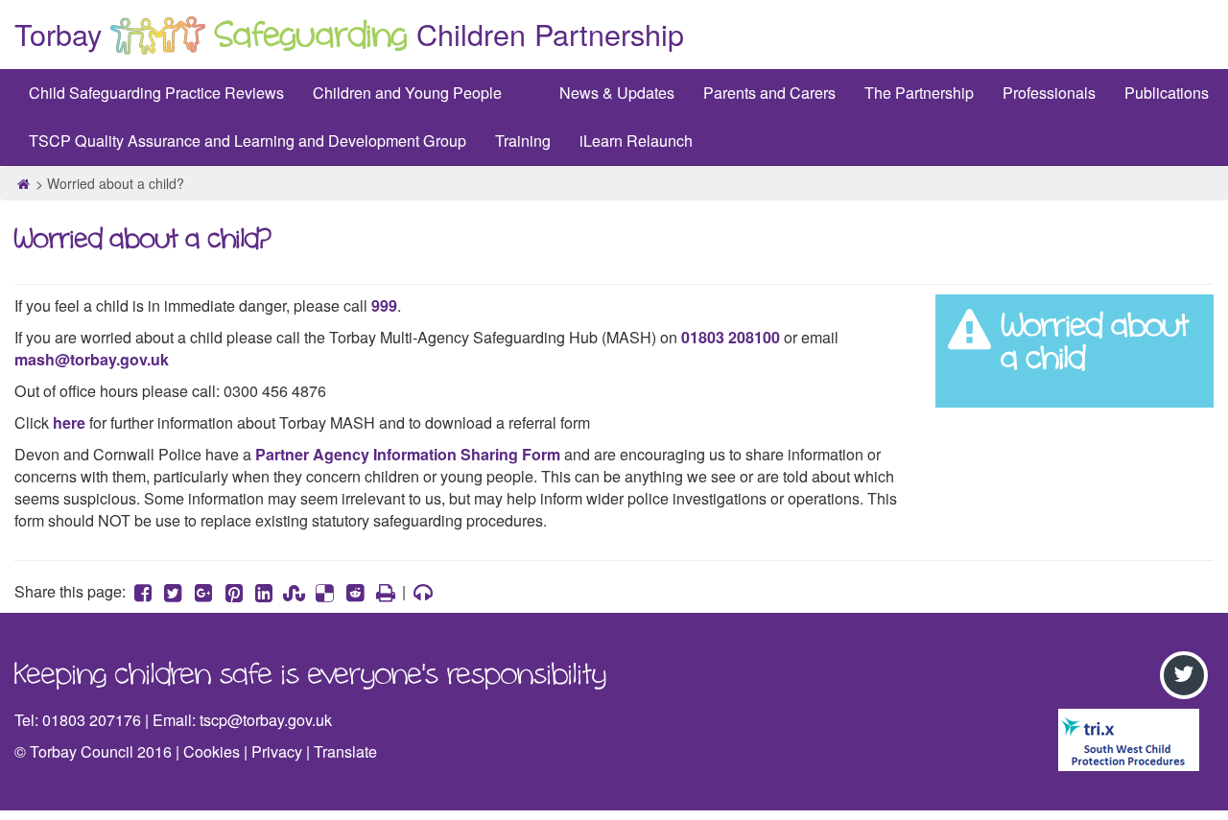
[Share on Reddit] (355, 591)
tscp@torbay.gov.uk (266, 720)
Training (523, 140)
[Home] (23, 183)
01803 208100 (730, 337)
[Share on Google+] (203, 591)
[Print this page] (385, 591)
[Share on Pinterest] (234, 591)
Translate (345, 751)
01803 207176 (91, 720)
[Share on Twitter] (173, 591)
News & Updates (616, 93)
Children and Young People (407, 93)
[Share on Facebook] (143, 591)
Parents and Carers (769, 93)
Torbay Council (81, 751)
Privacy (276, 751)
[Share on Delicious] (325, 591)
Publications (1166, 93)
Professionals (1049, 93)
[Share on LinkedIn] (263, 591)
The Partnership (919, 93)
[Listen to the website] (423, 591)
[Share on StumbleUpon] (294, 591)
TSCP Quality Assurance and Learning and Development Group (247, 140)
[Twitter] (1187, 676)
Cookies (211, 751)
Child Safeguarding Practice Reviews (156, 93)
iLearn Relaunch (636, 140)
